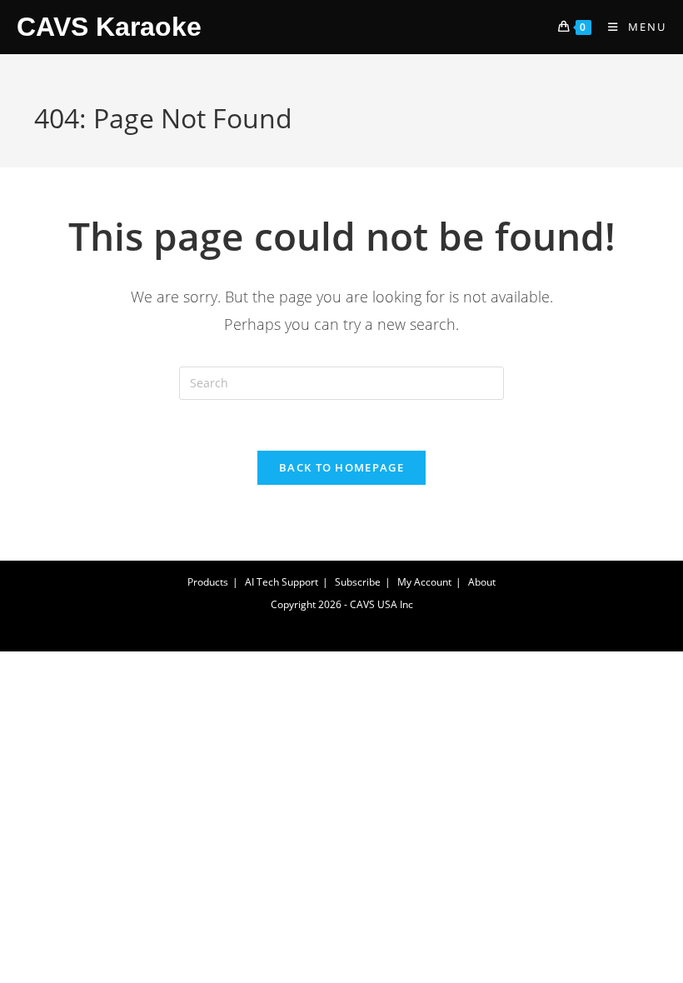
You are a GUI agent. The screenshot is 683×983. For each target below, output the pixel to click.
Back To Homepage (341, 467)
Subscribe (358, 582)
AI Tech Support (281, 582)
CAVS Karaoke (109, 27)
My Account (424, 582)
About (482, 582)
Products (207, 582)
